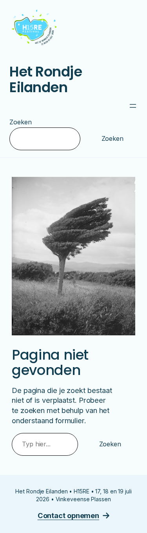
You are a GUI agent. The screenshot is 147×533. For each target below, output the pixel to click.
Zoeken (20, 122)
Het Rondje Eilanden (45, 79)
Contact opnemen (69, 515)
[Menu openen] (133, 106)
